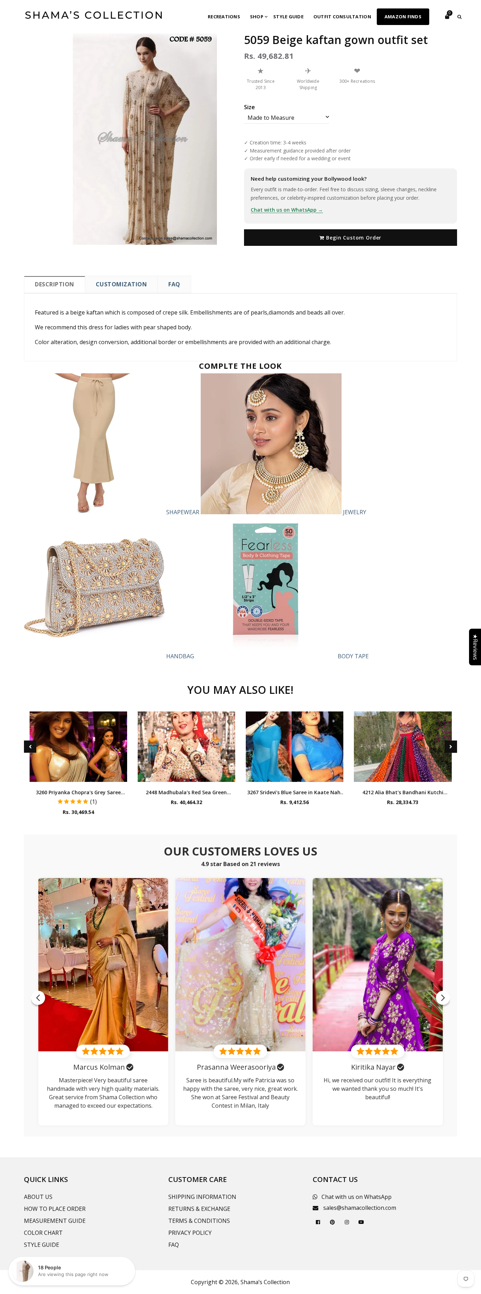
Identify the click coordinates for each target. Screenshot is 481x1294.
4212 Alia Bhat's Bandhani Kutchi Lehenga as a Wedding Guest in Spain (403, 792)
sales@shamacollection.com (359, 1208)
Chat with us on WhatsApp (356, 1197)
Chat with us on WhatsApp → (287, 209)
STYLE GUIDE (41, 1245)
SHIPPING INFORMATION (202, 1197)
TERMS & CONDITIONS (199, 1221)
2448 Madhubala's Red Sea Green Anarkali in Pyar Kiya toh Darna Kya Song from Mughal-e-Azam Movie (186, 792)
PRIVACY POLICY (190, 1233)
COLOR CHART (43, 1233)
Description (54, 284)
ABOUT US (38, 1197)
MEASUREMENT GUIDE (55, 1221)
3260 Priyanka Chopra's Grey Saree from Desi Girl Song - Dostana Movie (78, 792)
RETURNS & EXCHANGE (199, 1209)
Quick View (78, 774)
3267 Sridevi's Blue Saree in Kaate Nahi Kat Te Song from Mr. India (294, 792)
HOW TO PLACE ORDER (55, 1209)
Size (249, 107)
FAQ (174, 284)
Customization (121, 284)
